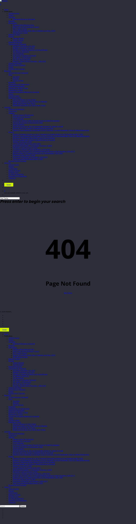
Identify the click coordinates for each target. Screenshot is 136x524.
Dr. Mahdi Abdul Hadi (16, 498)
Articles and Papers (14, 388)
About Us (7, 487)
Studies (10, 340)
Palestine (16, 403)
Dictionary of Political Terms (18, 412)
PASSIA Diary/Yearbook (16, 389)
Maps (10, 399)
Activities (7, 432)
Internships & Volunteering (17, 500)
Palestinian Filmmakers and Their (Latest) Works (29, 430)
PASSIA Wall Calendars (16, 393)
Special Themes (18, 405)
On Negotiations (18, 378)
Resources (7, 395)
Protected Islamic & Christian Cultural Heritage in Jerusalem (33, 453)
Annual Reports (18, 365)
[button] (0, 521)
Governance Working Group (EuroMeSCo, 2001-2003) (31, 474)
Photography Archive (15, 414)
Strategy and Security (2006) (22, 466)
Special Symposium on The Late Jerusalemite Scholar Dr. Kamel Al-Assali (38, 451)
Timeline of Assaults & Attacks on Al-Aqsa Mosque (30, 374)
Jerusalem (11, 342)
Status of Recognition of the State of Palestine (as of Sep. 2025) (34, 355)
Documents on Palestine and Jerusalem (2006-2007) (30, 481)
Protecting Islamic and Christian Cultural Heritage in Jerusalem (34, 464)
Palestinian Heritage (15, 367)
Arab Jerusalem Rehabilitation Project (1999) (28, 483)
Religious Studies (14, 359)
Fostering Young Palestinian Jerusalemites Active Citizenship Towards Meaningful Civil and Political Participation (51, 454)
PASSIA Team (13, 497)
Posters (10, 391)
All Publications (13, 338)
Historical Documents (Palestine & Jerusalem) (23, 416)
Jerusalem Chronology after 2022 (24, 370)
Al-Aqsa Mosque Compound (18, 397)
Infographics (12, 347)
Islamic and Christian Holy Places (24, 428)
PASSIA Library (14, 420)
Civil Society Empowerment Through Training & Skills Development (36, 445)
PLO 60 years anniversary (21, 384)
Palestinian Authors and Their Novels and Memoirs (30, 426)
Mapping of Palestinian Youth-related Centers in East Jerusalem (34, 462)
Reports (11, 361)
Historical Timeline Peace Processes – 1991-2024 (29, 386)
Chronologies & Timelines (17, 368)
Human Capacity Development (23, 439)
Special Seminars (18, 449)
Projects (11, 456)
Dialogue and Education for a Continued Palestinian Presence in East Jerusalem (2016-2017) (44, 476)
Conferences (12, 435)
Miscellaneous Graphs (20, 357)
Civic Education (18, 443)
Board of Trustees (14, 495)
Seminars (11, 437)
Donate (9, 184)
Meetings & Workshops (16, 433)
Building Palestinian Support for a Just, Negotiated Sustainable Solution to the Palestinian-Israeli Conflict (48, 458)
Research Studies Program (17, 485)
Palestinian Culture (14, 422)
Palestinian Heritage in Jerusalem (24, 344)
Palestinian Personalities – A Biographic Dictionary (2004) (32, 470)
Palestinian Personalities (16, 411)
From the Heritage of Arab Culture (24, 424)
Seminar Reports (18, 363)
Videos (10, 418)
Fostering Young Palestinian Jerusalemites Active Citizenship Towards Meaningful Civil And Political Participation (51, 460)
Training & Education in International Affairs (28, 447)
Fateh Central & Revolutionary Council (26, 351)
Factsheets (11, 407)
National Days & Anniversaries (18, 409)
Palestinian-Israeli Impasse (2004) (24, 479)
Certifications (12, 493)
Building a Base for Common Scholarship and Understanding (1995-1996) (38, 477)
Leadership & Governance (21, 441)
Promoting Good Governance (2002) (25, 472)
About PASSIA (13, 489)
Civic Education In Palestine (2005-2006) (27, 468)
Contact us (12, 502)
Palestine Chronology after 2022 (23, 372)
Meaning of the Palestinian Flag (23, 349)
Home (6, 334)
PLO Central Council (20, 353)
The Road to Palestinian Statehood (24, 380)
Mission (11, 491)
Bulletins (11, 346)
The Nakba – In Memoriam (22, 382)
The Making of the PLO (21, 376)
